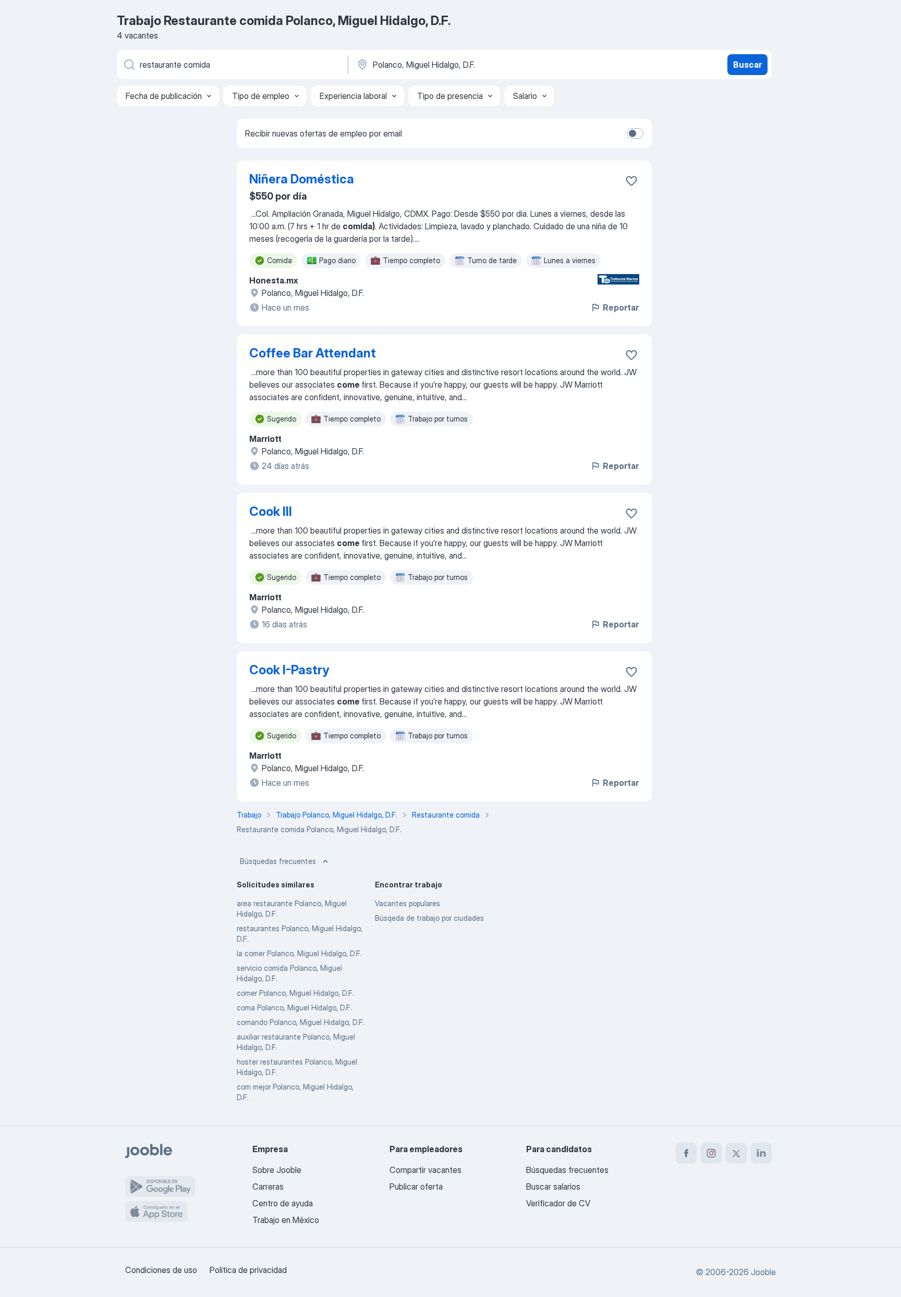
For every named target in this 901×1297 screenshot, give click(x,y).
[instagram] (711, 1153)
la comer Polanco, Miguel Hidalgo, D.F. (299, 953)
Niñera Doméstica (301, 179)
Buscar (747, 64)
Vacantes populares (407, 903)
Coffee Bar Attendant (312, 353)
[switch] (635, 133)
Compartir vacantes (425, 1170)
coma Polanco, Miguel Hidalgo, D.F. (294, 1007)
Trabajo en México (285, 1220)
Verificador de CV (558, 1203)
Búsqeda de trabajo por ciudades (429, 917)
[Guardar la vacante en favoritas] (631, 181)
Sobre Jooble (276, 1170)
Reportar (621, 307)
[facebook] (686, 1153)
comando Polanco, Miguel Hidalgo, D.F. (300, 1022)
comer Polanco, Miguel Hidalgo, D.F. (295, 993)
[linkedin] (761, 1153)
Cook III (270, 511)
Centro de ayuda (282, 1203)
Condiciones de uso (161, 1270)
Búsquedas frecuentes (278, 861)
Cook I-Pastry (289, 669)
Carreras (268, 1186)
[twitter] (736, 1153)
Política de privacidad (248, 1270)
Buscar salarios (553, 1186)
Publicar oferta (416, 1186)
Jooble (763, 1272)
